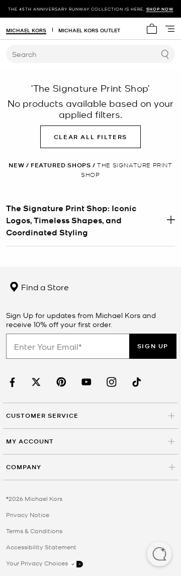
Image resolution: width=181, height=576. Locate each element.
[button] (159, 555)
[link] (11, 382)
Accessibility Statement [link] (41, 547)
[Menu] (170, 29)
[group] (90, 9)
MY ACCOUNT (30, 441)
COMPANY (23, 467)
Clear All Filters (90, 137)
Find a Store (44, 286)
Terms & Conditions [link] (34, 531)
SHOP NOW (159, 9)
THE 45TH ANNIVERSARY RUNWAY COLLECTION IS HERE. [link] (90, 9)
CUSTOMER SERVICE (42, 415)
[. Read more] (90, 220)
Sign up (152, 346)
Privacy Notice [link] (27, 514)
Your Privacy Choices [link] (37, 563)
